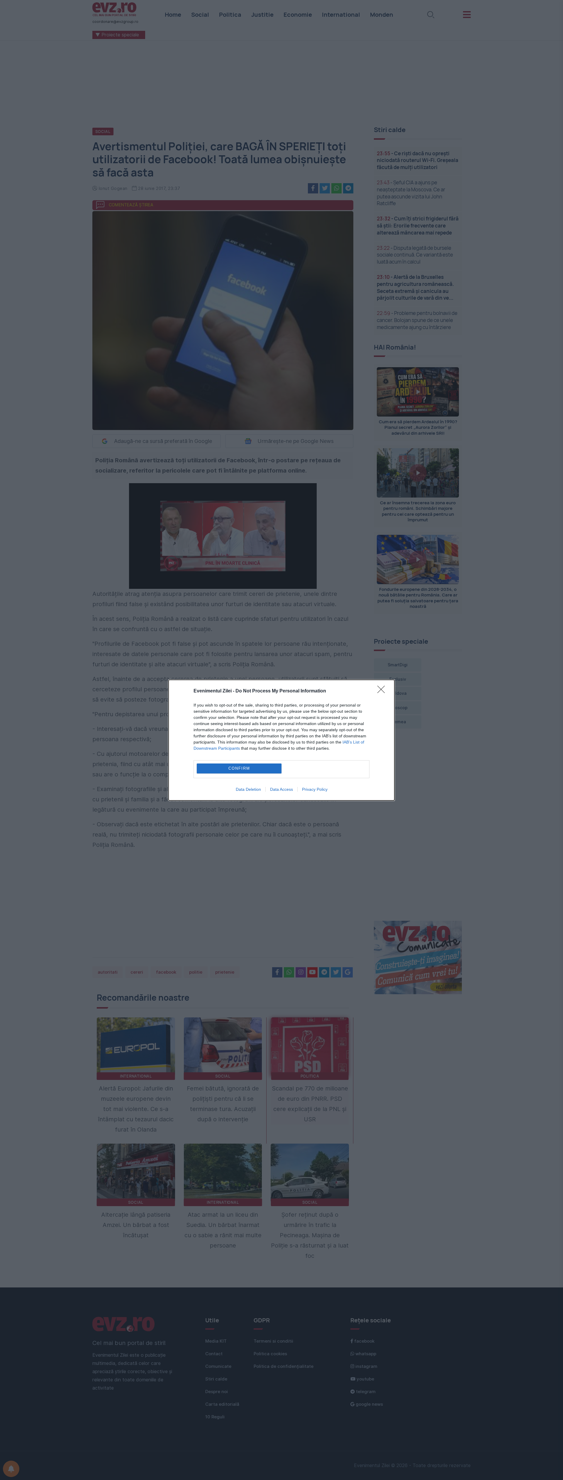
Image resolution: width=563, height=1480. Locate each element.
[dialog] (281, 740)
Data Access (281, 789)
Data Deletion (248, 789)
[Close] (383, 691)
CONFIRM (239, 768)
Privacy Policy (315, 789)
